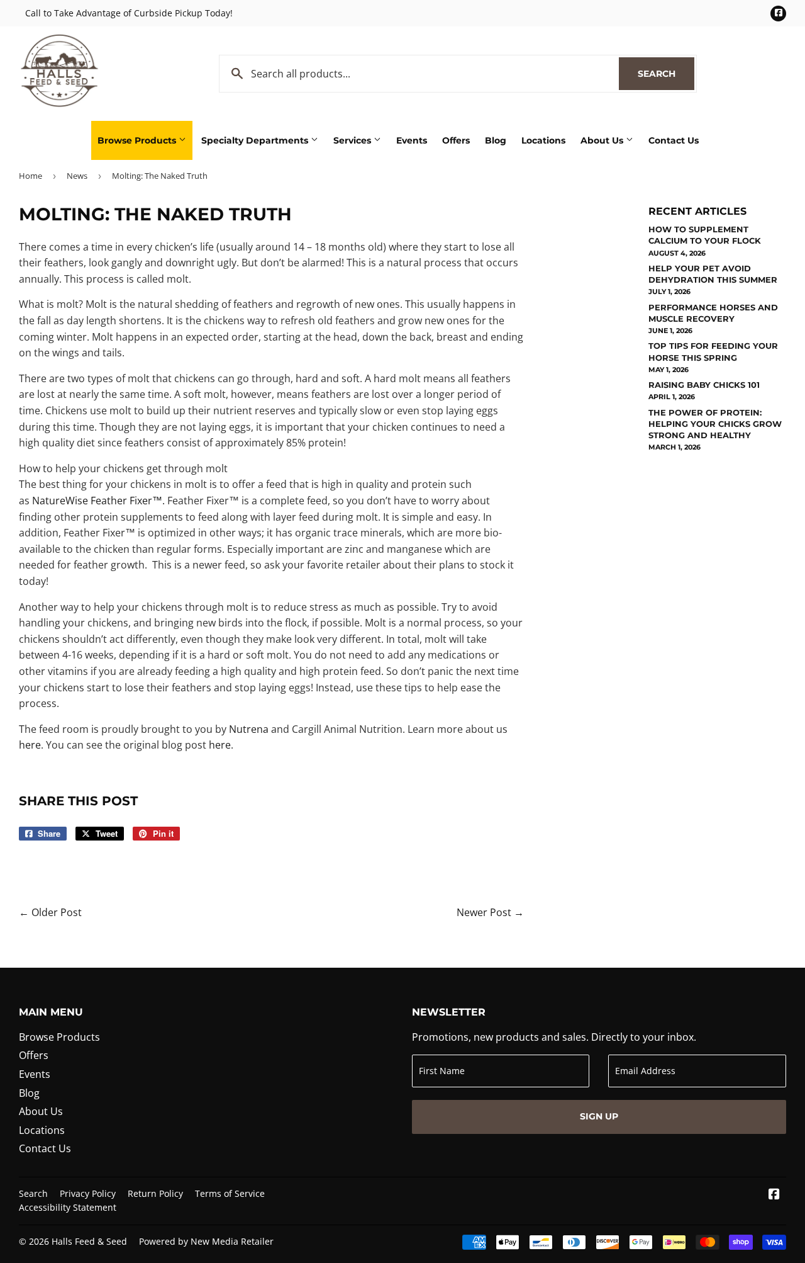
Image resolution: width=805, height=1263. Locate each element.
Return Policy (155, 1193)
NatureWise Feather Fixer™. (98, 500)
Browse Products (138, 140)
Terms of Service (230, 1193)
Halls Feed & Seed (89, 1241)
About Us (603, 140)
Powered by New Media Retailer (206, 1241)
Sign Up (599, 1116)
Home (30, 175)
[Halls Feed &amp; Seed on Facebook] (774, 1195)
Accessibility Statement (67, 1207)
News (77, 175)
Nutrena (249, 729)
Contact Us (673, 140)
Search (666, 73)
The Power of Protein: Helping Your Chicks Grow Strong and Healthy (715, 423)
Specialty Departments (256, 140)
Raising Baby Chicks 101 (704, 385)
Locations (543, 140)
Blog (495, 140)
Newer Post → (490, 912)
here (30, 745)
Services (353, 140)
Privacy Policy (88, 1193)
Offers (456, 140)
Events (411, 140)
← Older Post (50, 912)
